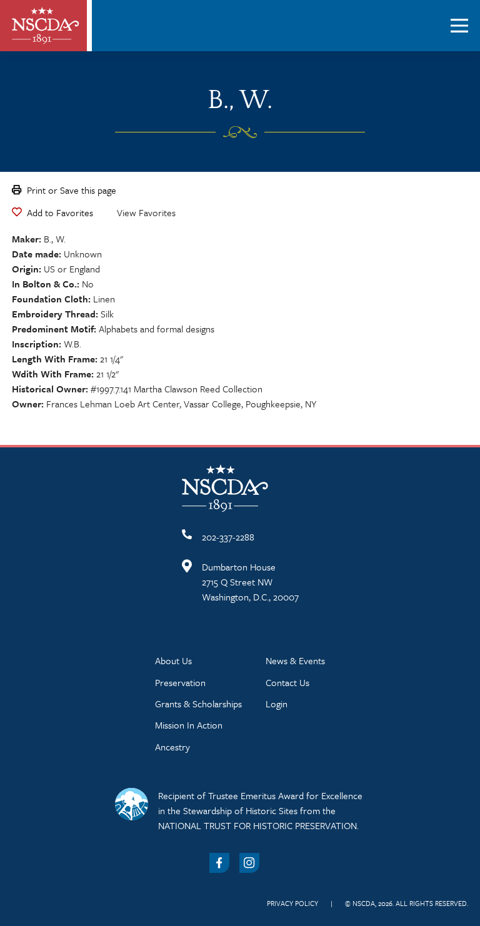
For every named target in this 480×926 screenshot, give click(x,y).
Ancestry (172, 747)
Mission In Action (188, 725)
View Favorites (146, 212)
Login (277, 703)
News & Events (295, 660)
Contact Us (287, 682)
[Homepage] (45, 25)
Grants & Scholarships (198, 703)
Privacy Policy (292, 903)
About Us (173, 660)
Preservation (180, 682)
